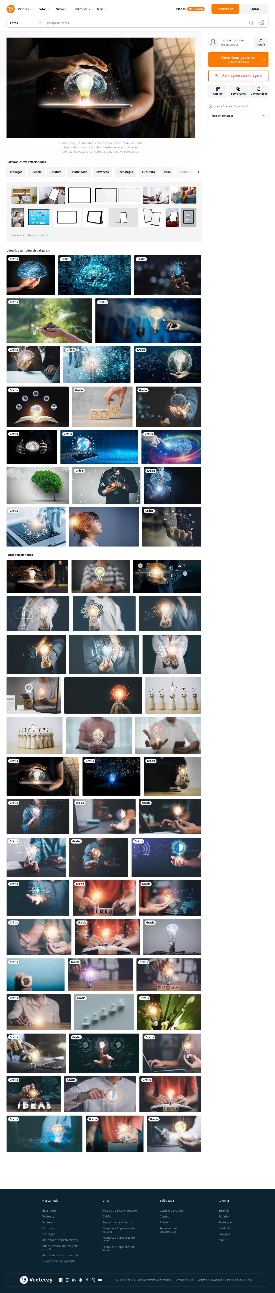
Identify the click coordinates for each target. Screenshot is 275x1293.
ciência (37, 172)
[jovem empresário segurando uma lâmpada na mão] (115, 1134)
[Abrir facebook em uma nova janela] (60, 1280)
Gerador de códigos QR (58, 1261)
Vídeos (61, 9)
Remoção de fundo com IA (60, 1255)
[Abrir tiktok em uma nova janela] (87, 1280)
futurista (148, 172)
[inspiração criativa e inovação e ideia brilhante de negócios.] (148, 320)
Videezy (47, 1222)
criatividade (78, 172)
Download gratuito (238, 59)
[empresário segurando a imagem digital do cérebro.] (172, 485)
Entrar (254, 9)
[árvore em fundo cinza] (38, 485)
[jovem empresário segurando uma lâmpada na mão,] (174, 1134)
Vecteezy (48, 1216)
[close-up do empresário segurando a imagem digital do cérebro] (33, 364)
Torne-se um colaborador (168, 1230)
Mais (100, 9)
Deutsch (224, 1228)
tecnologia (125, 172)
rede (167, 172)
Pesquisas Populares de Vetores (118, 1230)
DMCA (106, 1216)
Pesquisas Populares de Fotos (118, 1239)
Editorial (81, 9)
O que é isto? (241, 106)
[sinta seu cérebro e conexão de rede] (171, 447)
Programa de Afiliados (117, 1222)
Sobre (164, 1222)
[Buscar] (251, 22)
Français (224, 1234)
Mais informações (222, 116)
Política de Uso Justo (239, 1280)
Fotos (42, 9)
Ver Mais (188, 217)
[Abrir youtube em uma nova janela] (100, 1280)
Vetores (23, 9)
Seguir (261, 44)
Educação (48, 1234)
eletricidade (188, 172)
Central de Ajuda (171, 1210)
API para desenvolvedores (60, 1240)
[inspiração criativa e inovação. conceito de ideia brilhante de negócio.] (167, 364)
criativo (55, 172)
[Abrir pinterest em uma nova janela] (80, 1280)
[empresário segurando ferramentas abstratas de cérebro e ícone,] (167, 576)
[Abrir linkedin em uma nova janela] (74, 1280)
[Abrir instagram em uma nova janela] (67, 1280)
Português (226, 1222)
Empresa (48, 1228)
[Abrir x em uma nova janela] (93, 1280)
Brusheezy (49, 1210)
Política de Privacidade (210, 1280)
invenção (102, 172)
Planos (181, 9)
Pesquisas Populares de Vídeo (118, 1248)
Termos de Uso (184, 1280)
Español (224, 1216)
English (224, 1210)
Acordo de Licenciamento (119, 1210)
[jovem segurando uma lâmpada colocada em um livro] (170, 1094)
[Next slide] (195, 172)
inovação (16, 172)
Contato (165, 1216)
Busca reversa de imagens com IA (60, 1247)
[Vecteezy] (11, 9)
